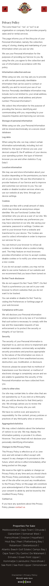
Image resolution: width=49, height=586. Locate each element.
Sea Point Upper (22, 565)
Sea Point (6, 565)
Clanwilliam (14, 534)
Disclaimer (17, 575)
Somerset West (30, 534)
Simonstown (40, 565)
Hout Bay (10, 541)
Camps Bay (39, 549)
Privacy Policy (30, 575)
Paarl (19, 541)
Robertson (15, 545)
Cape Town (27, 530)
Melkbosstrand (10, 530)
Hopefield (37, 537)
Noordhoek (37, 561)
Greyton (25, 537)
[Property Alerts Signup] (5, 9)
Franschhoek (12, 537)
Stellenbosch (30, 545)
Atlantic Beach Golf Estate (16, 549)
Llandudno (23, 561)
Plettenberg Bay (33, 541)
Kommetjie (10, 561)
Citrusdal (40, 530)
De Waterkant (37, 553)
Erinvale (12, 557)
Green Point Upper (29, 557)
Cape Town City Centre (15, 553)
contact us (20, 507)
